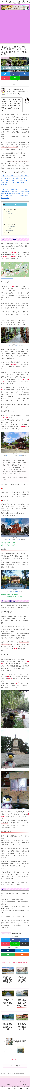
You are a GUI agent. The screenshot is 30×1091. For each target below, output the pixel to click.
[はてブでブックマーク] (18, 560)
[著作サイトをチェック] (8, 950)
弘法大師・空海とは (10, 224)
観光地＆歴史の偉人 (6, 933)
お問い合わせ (8, 1084)
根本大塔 (10, 220)
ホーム (8, 1081)
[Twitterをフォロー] (22, 950)
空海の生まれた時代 (10, 226)
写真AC (20, 455)
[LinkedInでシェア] (18, 564)
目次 (13, 204)
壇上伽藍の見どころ (10, 213)
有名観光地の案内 (17, 933)
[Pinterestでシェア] (11, 564)
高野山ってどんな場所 (10, 209)
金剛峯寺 (8, 222)
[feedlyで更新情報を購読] (8, 954)
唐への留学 (8, 228)
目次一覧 (22, 1081)
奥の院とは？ (9, 211)
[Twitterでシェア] (5, 560)
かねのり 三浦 (10, 539)
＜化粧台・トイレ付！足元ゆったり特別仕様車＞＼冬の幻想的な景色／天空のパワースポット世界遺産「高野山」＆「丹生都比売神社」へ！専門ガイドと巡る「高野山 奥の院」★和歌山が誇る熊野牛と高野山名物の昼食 (15, 194)
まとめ (7, 232)
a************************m (10, 455)
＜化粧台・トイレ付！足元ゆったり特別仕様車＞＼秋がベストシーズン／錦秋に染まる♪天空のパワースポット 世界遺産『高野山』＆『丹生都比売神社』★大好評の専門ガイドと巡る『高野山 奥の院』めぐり (15, 180)
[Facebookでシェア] (11, 560)
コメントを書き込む (15, 1065)
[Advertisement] (15, 28)
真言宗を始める (9, 230)
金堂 (9, 217)
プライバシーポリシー (22, 1084)
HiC (10, 591)
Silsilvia (10, 345)
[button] (24, 78)
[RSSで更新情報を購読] (22, 954)
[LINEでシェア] (5, 564)
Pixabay (17, 345)
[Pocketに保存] (25, 560)
